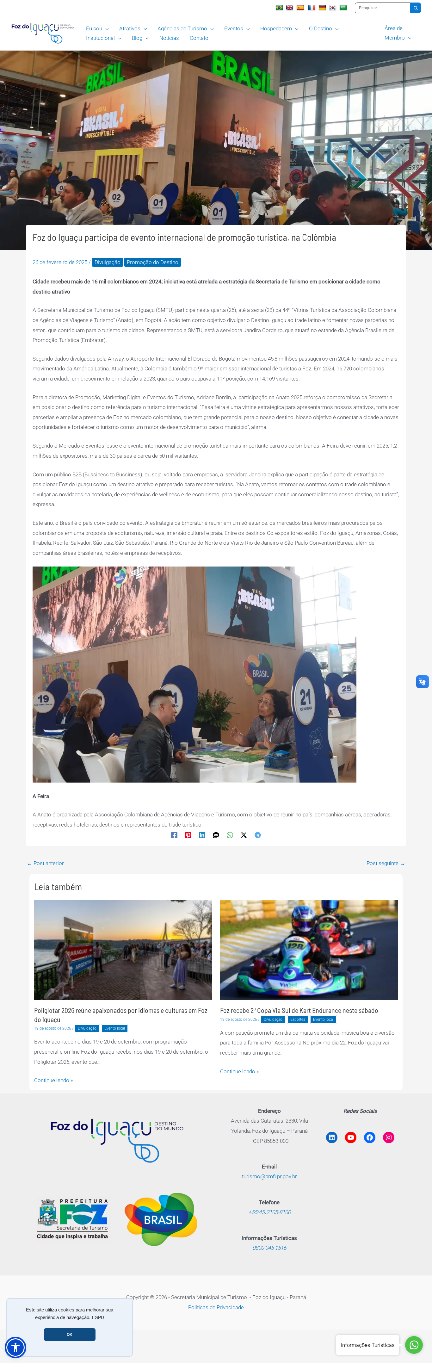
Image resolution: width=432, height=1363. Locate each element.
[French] (312, 7)
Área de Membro (395, 33)
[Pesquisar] (415, 8)
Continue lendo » (53, 1080)
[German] (323, 7)
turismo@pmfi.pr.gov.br (269, 1176)
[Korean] (333, 7)
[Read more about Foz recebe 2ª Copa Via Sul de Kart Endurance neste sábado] (309, 949)
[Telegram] (258, 834)
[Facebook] (174, 834)
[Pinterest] (188, 834)
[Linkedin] (202, 834)
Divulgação (107, 262)
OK (69, 1334)
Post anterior (45, 863)
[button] (105, 28)
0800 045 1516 (269, 1248)
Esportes (297, 1019)
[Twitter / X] (244, 834)
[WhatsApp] (230, 834)
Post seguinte (386, 863)
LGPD (98, 1317)
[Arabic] (344, 7)
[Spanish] (300, 7)
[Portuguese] (280, 7)
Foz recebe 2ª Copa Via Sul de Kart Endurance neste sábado (299, 1010)
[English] (290, 7)
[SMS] (216, 834)
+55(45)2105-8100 (269, 1212)
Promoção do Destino (152, 262)
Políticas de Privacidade (216, 1307)
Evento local (114, 1028)
